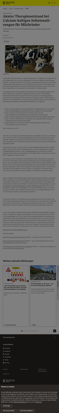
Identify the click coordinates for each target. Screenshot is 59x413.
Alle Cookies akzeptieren (26, 410)
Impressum (38, 402)
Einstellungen (6, 405)
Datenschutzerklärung (19, 402)
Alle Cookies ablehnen (9, 410)
